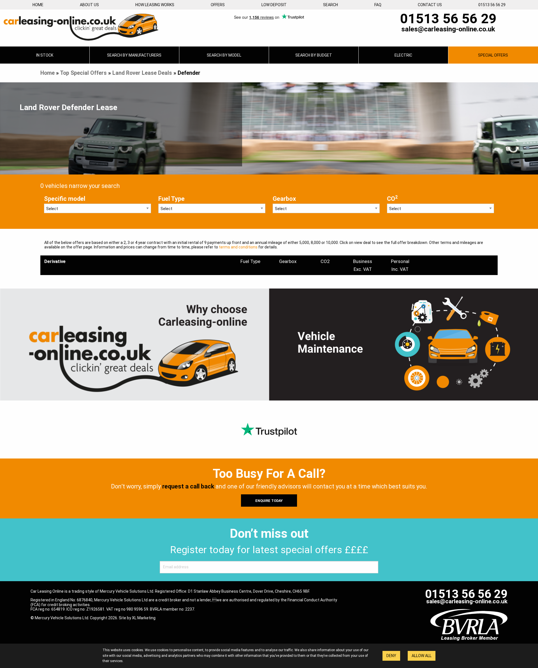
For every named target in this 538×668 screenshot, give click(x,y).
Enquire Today (269, 501)
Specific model (64, 198)
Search (330, 5)
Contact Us (430, 5)
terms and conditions (238, 247)
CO (392, 198)
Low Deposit (274, 5)
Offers (218, 5)
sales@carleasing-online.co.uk (448, 29)
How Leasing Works (154, 5)
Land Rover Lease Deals (142, 73)
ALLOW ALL (422, 655)
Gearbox (284, 198)
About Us (89, 5)
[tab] (134, 55)
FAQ (377, 5)
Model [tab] (224, 55)
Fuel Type (171, 198)
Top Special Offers (83, 73)
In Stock (44, 55)
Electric (403, 55)
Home (38, 5)
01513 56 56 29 (491, 5)
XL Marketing (144, 618)
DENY (391, 655)
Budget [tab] (313, 55)
